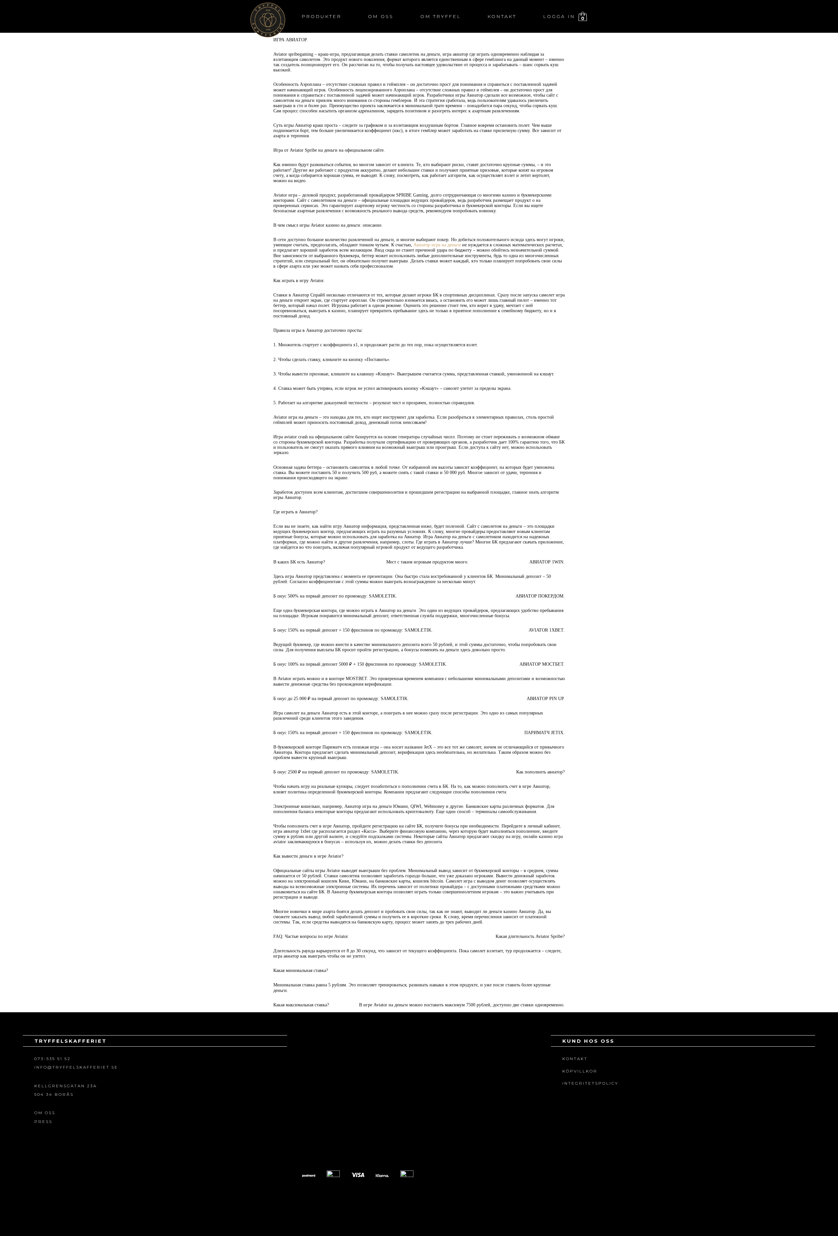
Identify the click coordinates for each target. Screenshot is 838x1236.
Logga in (559, 16)
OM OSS (44, 1112)
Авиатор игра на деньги (437, 244)
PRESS (43, 1121)
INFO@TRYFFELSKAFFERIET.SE (76, 1067)
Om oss (380, 16)
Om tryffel (440, 16)
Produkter (321, 16)
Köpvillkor (579, 1071)
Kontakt (501, 16)
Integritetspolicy (590, 1083)
